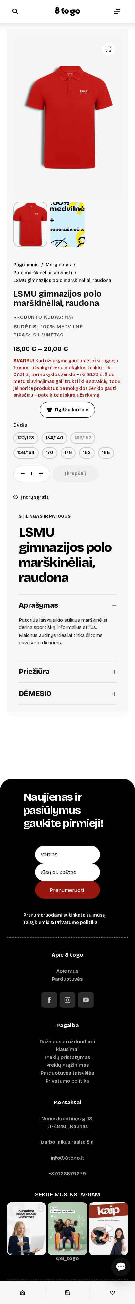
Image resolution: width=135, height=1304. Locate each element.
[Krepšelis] (68, 1292)
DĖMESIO (35, 693)
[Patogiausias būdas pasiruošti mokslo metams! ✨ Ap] (26, 1228)
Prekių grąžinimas (67, 1065)
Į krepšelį (75, 473)
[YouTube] (86, 1000)
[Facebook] (49, 1000)
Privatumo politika (76, 922)
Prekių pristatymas (67, 1057)
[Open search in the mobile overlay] (15, 11)
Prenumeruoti (67, 890)
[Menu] (117, 11)
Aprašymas (38, 605)
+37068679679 (67, 1174)
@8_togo (67, 1258)
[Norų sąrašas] (112, 1292)
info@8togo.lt (67, 1158)
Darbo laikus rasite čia (67, 1142)
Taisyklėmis (36, 922)
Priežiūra (34, 671)
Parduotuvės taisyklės (67, 1073)
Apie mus (67, 971)
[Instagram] (67, 1000)
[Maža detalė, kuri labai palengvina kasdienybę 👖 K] (108, 1228)
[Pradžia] (22, 1292)
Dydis (20, 425)
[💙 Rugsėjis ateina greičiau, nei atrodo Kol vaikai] (67, 1228)
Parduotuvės (67, 979)
